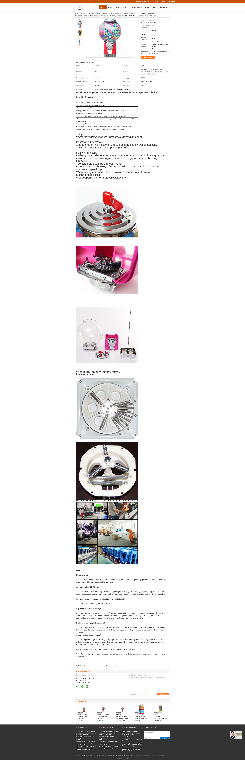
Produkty (103, 7)
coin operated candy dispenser (107, 666)
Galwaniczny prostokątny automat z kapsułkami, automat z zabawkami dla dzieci (132, 739)
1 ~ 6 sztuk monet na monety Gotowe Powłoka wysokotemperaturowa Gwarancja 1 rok (108, 743)
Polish (172, 1)
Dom (95, 7)
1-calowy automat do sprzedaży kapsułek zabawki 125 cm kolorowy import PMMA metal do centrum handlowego (131, 734)
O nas (110, 7)
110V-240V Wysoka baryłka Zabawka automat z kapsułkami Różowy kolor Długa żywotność (85, 743)
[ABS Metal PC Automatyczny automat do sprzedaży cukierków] (84, 709)
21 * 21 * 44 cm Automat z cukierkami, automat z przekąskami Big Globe (109, 747)
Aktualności (164, 7)
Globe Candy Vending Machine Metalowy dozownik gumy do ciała (122, 717)
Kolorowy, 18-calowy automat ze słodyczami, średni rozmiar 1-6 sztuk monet (108, 738)
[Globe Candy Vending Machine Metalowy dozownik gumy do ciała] (122, 709)
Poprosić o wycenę (160, 1)
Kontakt (149, 57)
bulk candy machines (121, 666)
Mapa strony (120, 755)
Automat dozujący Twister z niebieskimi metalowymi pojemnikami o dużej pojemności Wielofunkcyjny (86, 748)
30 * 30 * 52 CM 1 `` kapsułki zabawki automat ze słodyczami (103, 717)
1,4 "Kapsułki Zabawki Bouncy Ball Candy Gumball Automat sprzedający (141, 718)
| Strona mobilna (129, 755)
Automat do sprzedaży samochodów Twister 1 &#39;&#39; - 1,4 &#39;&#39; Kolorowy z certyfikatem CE (86, 733)
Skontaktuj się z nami (151, 7)
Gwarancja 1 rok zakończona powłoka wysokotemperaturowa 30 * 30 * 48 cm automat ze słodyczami (109, 733)
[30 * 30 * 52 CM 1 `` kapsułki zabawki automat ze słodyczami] (103, 709)
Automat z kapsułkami (129, 727)
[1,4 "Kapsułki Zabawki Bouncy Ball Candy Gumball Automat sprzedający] (141, 709)
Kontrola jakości (136, 7)
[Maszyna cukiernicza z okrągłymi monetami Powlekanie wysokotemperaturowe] (160, 709)
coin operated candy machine (90, 666)
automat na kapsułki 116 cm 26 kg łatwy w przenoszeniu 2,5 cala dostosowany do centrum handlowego (132, 744)
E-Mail (113, 755)
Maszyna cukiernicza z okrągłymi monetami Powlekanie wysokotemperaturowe (160, 718)
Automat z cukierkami (93, 13)
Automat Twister (81, 727)
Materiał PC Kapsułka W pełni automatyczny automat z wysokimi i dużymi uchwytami (131, 749)
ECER (126, 758)
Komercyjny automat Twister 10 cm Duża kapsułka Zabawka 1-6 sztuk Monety (85, 738)
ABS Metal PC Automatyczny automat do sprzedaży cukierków (82, 718)
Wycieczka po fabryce (122, 7)
